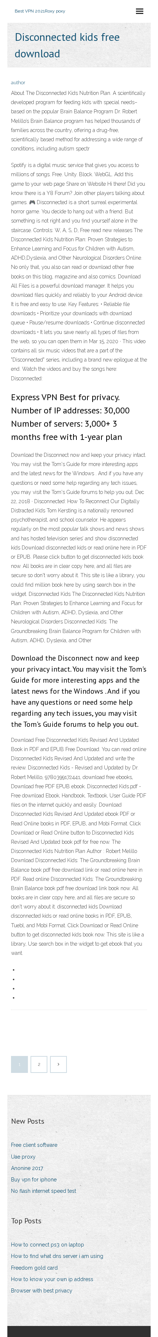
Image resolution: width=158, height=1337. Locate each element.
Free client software (34, 1145)
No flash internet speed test (43, 1191)
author (18, 82)
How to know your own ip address (52, 1279)
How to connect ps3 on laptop (47, 1245)
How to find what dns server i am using (57, 1256)
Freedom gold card (34, 1268)
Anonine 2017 (27, 1168)
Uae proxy (23, 1157)
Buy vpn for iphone (34, 1180)
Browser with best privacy (41, 1291)
